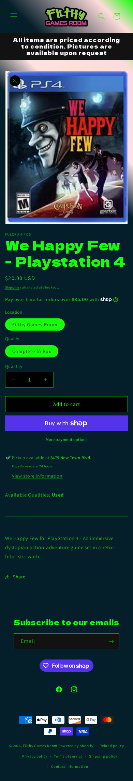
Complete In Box (31, 351)
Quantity (13, 366)
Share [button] (19, 577)
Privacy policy (34, 756)
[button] (13, 16)
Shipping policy (103, 756)
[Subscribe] (111, 641)
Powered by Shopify (75, 745)
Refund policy (112, 745)
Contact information (69, 766)
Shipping (12, 287)
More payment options (67, 439)
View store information (37, 476)
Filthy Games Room (35, 324)
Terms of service (68, 756)
